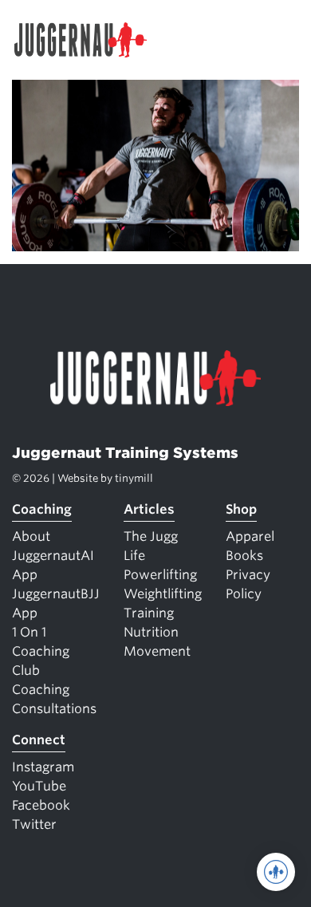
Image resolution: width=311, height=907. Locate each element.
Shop (241, 509)
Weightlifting (163, 593)
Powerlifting (160, 574)
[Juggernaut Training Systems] (87, 40)
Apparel (250, 536)
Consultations (54, 708)
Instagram (43, 767)
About (31, 536)
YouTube (39, 786)
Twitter (34, 824)
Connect (38, 739)
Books (244, 555)
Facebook (41, 805)
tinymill (134, 478)
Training (149, 613)
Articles (149, 509)
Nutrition (151, 632)
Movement (157, 651)
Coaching (42, 509)
